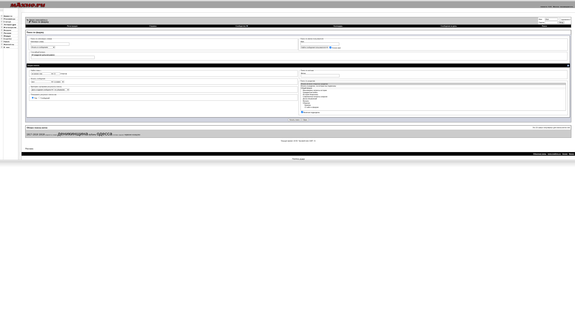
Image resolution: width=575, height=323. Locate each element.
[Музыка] (433, 101)
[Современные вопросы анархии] (433, 97)
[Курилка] (433, 105)
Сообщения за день (449, 26)
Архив (565, 154)
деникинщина (73, 133)
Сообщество (241, 26)
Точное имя (336, 48)
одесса (104, 133)
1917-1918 (32, 134)
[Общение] (433, 103)
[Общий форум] (433, 88)
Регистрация (72, 26)
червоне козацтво (132, 135)
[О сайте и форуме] (433, 107)
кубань (92, 134)
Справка (152, 26)
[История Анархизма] (433, 95)
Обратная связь (539, 154)
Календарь (338, 26)
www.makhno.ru (554, 154)
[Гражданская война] (433, 93)
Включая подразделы (312, 112)
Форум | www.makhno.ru (38, 20)
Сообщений (45, 98)
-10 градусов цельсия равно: (43, 55)
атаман (55, 135)
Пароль (541, 22)
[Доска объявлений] (433, 99)
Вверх (571, 154)
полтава (115, 135)
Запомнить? (566, 19)
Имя (540, 19)
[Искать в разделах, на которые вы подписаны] (433, 86)
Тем (35, 98)
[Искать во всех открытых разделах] (433, 84)
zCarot (302, 159)
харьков (121, 135)
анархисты (48, 135)
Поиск (544, 26)
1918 (42, 134)
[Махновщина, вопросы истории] (433, 90)
